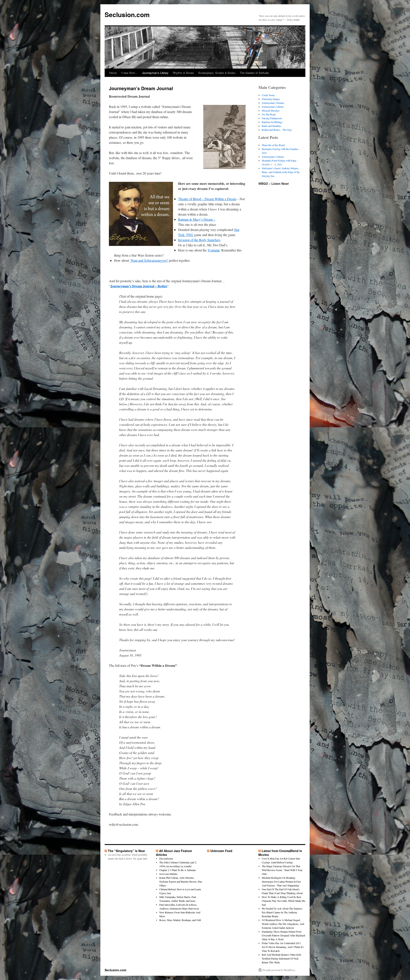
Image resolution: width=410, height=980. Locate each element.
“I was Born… (129, 73)
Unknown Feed (221, 851)
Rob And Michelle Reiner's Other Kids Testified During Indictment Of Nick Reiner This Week (281, 958)
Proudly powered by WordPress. (279, 970)
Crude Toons (268, 95)
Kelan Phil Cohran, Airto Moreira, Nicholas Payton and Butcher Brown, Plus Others (180, 881)
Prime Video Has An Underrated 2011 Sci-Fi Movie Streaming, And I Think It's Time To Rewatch (283, 946)
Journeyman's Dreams (273, 102)
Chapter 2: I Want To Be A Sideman (177, 870)
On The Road (268, 114)
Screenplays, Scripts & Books (217, 73)
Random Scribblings (272, 122)
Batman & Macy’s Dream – (196, 219)
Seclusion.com (127, 14)
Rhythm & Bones (183, 73)
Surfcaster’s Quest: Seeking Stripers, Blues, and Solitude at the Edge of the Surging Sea (281, 172)
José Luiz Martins (168, 874)
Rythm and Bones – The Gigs (277, 129)
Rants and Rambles (271, 126)
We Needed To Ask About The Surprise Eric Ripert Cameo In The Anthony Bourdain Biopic (282, 912)
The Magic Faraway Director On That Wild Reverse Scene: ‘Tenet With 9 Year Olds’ (282, 870)
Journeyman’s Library (155, 73)
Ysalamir (214, 250)
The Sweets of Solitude (254, 73)
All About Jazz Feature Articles (174, 853)
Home (113, 73)
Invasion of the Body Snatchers (199, 240)
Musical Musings (271, 110)
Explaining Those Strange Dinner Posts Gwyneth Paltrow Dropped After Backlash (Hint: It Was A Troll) (283, 935)
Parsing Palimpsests (272, 118)
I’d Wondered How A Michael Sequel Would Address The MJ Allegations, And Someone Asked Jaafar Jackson (283, 923)
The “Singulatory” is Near (126, 851)
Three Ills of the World (273, 145)
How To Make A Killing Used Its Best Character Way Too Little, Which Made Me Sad (283, 900)
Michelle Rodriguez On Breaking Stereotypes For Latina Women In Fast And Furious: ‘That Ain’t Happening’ (281, 881)
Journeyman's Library (273, 106)
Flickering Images (271, 99)
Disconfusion (166, 858)
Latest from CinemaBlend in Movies (280, 853)
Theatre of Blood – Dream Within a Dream (207, 199)
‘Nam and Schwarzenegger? (149, 260)
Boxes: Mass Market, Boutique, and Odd (180, 920)
